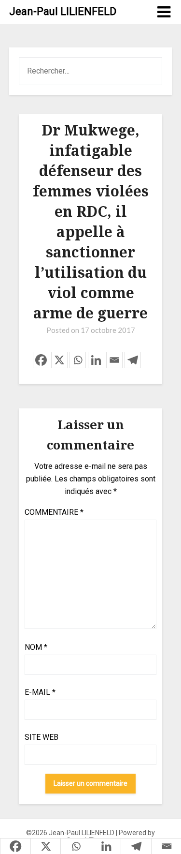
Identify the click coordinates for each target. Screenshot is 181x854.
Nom (36, 647)
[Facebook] (41, 360)
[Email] (114, 360)
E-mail (40, 692)
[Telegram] (133, 360)
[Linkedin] (96, 360)
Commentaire (54, 512)
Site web (41, 737)
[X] (59, 360)
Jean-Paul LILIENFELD (62, 11)
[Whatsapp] (78, 360)
